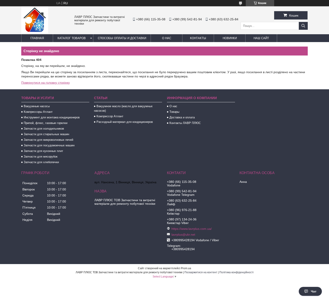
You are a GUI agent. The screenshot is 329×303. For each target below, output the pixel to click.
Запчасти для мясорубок (41, 156)
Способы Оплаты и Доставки (122, 38)
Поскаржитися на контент (200, 272)
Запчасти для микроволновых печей (48, 139)
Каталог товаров (72, 38)
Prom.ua (186, 268)
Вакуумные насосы (37, 106)
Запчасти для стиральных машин (46, 134)
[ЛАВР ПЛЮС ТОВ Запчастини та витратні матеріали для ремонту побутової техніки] (34, 32)
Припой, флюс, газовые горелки (45, 123)
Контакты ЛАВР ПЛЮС (185, 123)
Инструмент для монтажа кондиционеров (52, 117)
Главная (37, 38)
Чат (313, 291)
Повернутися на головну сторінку (45, 82)
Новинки (230, 38)
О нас (166, 38)
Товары (174, 111)
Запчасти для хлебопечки (41, 162)
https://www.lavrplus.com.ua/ (191, 228)
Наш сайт (261, 38)
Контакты (198, 38)
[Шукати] (303, 26)
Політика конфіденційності (236, 272)
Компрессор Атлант (109, 116)
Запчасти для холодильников (44, 128)
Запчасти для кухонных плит (43, 151)
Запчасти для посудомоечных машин (49, 145)
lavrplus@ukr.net (183, 234)
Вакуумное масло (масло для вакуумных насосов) (123, 108)
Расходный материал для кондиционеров (124, 122)
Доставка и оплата (182, 117)
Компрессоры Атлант (38, 111)
